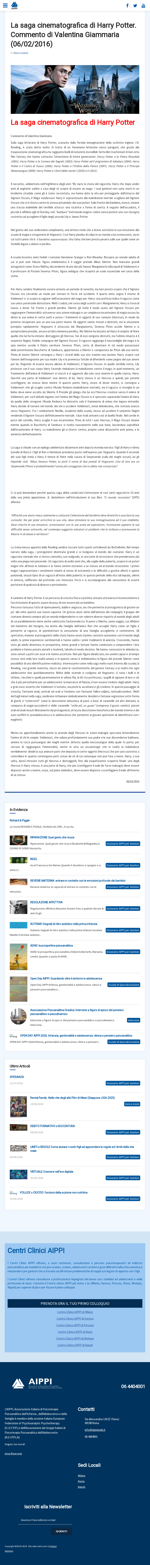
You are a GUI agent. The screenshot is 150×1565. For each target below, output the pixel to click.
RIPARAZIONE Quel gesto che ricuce (52, 837)
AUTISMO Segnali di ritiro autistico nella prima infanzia (63, 923)
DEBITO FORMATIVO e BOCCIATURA (52, 1126)
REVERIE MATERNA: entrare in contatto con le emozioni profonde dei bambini (77, 880)
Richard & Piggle (20, 820)
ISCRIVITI (61, 1531)
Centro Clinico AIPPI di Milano (75, 1312)
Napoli (81, 1487)
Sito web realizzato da (39, 1546)
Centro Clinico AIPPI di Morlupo (75, 1338)
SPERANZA (17, 1076)
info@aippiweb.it (95, 1430)
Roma (81, 1481)
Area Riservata (13, 1453)
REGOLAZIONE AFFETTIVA (46, 902)
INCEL (33, 859)
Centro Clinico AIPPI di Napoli (75, 1345)
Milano (81, 1475)
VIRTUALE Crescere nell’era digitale (51, 1171)
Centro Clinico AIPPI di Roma (75, 1332)
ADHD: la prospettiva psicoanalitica (51, 945)
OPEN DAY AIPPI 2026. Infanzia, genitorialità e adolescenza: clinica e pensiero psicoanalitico (76, 1035)
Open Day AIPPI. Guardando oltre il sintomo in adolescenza (66, 978)
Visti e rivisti (20, 53)
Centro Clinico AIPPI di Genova (75, 1318)
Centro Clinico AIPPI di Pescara (75, 1325)
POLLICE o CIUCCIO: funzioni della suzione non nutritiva (54, 1192)
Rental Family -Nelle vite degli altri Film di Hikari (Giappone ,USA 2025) (72, 1097)
